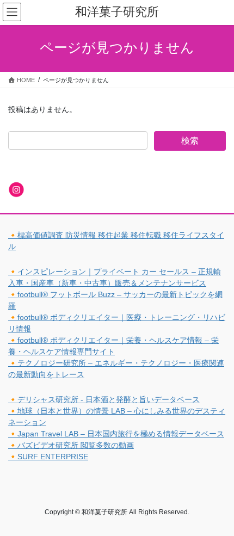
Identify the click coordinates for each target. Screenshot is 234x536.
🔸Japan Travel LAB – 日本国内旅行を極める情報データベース (116, 433)
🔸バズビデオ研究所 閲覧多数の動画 (71, 445)
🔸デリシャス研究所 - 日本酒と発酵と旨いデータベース (104, 399)
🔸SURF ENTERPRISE (48, 456)
